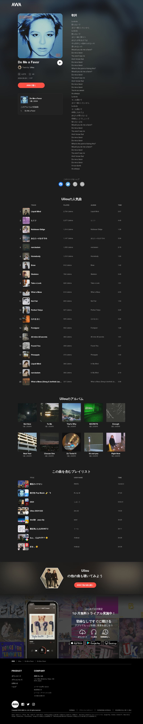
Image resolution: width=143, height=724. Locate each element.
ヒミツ (33, 220)
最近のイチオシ (36, 484)
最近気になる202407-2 (39, 528)
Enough (115, 424)
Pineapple (35, 354)
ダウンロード (16, 676)
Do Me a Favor (36, 98)
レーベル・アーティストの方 (42, 693)
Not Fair (34, 301)
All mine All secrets (39, 337)
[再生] (60, 62)
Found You (35, 345)
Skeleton (35, 274)
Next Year (27, 453)
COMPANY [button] (39, 670)
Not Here (27, 424)
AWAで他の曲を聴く (85, 585)
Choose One (49, 453)
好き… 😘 (34, 546)
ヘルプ (14, 686)
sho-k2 (76, 511)
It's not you (93, 453)
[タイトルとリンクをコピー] (75, 184)
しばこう (77, 502)
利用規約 (72, 710)
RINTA (76, 484)
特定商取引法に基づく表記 (123, 710)
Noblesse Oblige (38, 229)
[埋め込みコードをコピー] (82, 184)
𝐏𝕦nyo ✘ (77, 493)
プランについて (17, 679)
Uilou (32, 67)
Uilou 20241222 (36, 510)
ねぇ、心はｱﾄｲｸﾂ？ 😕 (39, 537)
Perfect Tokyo (37, 310)
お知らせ (15, 683)
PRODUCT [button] (17, 670)
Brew (33, 265)
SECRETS (93, 424)
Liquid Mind (36, 211)
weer (75, 520)
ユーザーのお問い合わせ (41, 687)
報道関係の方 (38, 690)
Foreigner (35, 328)
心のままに (35, 319)
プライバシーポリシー (86, 710)
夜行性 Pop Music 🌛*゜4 (40, 493)
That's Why (71, 424)
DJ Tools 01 (72, 453)
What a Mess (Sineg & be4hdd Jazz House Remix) (52, 381)
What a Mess (36, 292)
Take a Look (36, 283)
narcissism (35, 247)
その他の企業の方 (39, 696)
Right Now (115, 453)
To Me (49, 424)
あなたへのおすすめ (39, 238)
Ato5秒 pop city (37, 519)
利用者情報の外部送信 (104, 710)
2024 (32, 502)
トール (76, 529)
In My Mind (95, 364)
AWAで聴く (31, 85)
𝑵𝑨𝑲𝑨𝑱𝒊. (77, 537)
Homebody (35, 256)
